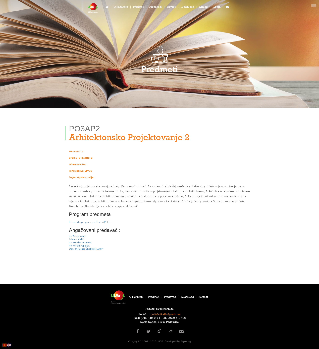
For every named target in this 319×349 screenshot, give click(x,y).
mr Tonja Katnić (77, 236)
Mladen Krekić (76, 239)
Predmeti (138, 7)
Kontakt (203, 7)
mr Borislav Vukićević (80, 242)
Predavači (155, 7)
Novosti (171, 7)
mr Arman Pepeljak (79, 245)
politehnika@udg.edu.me (165, 314)
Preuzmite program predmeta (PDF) (89, 222)
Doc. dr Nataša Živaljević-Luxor (86, 248)
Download (187, 7)
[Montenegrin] (4, 344)
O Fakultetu (121, 7)
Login (216, 7)
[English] (9, 344)
